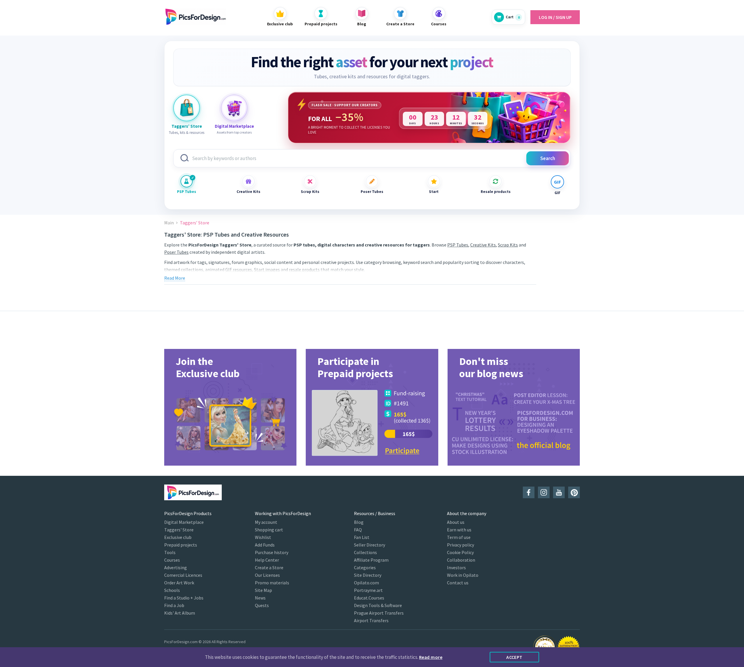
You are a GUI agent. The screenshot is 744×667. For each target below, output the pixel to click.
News (260, 598)
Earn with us (459, 530)
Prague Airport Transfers (379, 613)
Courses (172, 560)
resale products (304, 269)
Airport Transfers (371, 620)
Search (547, 158)
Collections (365, 552)
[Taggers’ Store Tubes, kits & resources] (186, 108)
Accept (514, 657)
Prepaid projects (180, 545)
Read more (430, 657)
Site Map (263, 590)
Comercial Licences (183, 575)
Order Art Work (179, 583)
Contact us (457, 583)
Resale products (495, 191)
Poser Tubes (372, 191)
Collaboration (461, 560)
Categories (365, 567)
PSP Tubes (186, 191)
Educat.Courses (369, 598)
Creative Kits (248, 191)
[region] (429, 117)
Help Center (267, 560)
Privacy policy (460, 545)
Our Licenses (267, 575)
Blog (359, 522)
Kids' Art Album (179, 613)
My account (266, 522)
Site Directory (367, 575)
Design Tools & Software (378, 605)
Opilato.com (366, 583)
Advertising (175, 567)
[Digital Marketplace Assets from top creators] (234, 108)
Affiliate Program (371, 560)
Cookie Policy (460, 552)
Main (169, 223)
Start (434, 191)
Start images (267, 269)
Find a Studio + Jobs (183, 598)
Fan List (361, 537)
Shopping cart (269, 530)
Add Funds (265, 545)
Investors (456, 567)
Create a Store (269, 567)
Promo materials (272, 583)
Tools (170, 552)
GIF (557, 192)
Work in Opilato (462, 575)
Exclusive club (178, 537)
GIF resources (238, 269)
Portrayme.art (368, 590)
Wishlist (263, 537)
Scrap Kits (310, 191)
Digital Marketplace (184, 522)
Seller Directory (369, 545)
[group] (230, 407)
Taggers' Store (179, 530)
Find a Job (174, 605)
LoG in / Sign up (555, 17)
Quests (262, 605)
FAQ (358, 530)
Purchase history (271, 552)
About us (455, 522)
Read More (174, 278)
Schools (172, 590)
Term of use (459, 537)
